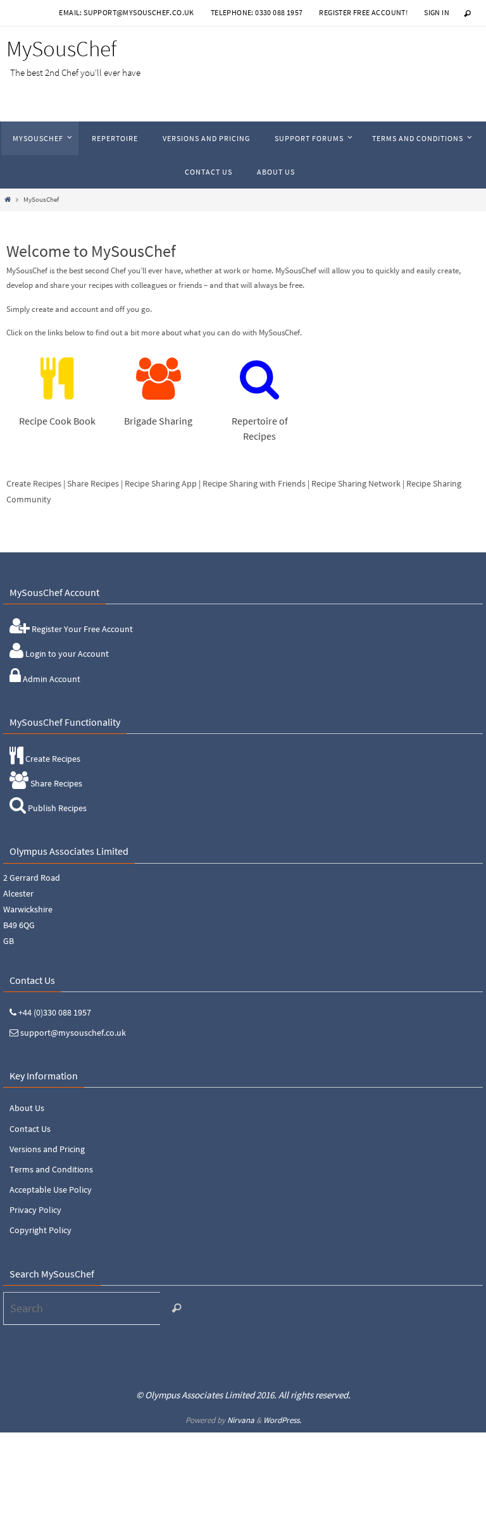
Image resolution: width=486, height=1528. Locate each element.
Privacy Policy (35, 1209)
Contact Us (30, 1128)
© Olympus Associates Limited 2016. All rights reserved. (243, 1395)
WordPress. (282, 1420)
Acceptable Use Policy (50, 1189)
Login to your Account (66, 653)
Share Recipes (55, 783)
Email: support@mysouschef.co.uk (126, 12)
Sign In (436, 12)
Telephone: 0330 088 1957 (257, 12)
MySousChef (61, 49)
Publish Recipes (56, 808)
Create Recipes (51, 758)
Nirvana (240, 1420)
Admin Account (50, 679)
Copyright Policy (40, 1230)
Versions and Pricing (47, 1149)
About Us (26, 1108)
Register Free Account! (363, 12)
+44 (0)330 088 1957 (53, 1012)
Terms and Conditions (51, 1169)
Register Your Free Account (81, 629)
